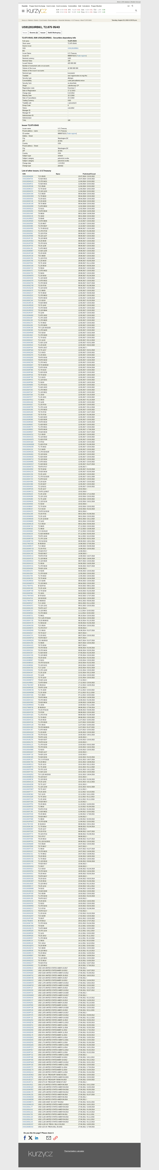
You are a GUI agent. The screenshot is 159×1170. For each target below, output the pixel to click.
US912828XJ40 (27, 553)
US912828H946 (27, 504)
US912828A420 (27, 675)
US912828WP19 (28, 638)
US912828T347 (27, 392)
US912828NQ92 (27, 973)
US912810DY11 (27, 1082)
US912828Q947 (27, 365)
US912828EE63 (27, 1127)
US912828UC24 (27, 782)
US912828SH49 (27, 896)
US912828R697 (27, 424)
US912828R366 (27, 419)
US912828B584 (27, 665)
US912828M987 (27, 251)
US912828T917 (27, 387)
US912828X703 (27, 273)
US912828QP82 (27, 1042)
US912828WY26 (28, 549)
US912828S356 (27, 410)
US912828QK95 (27, 1032)
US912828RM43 (27, 705)
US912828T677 (27, 397)
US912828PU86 (27, 1057)
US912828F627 (27, 603)
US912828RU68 (27, 737)
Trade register (81, 56)
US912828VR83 (27, 702)
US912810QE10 (27, 891)
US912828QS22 (27, 960)
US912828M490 (27, 315)
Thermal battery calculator (74, 1151)
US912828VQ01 (27, 715)
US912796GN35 (27, 544)
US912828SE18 (27, 901)
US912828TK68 (27, 814)
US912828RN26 (27, 936)
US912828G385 (27, 588)
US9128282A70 (27, 290)
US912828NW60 (28, 995)
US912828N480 (27, 499)
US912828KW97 (28, 881)
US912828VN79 (27, 710)
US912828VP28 (27, 712)
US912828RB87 (27, 955)
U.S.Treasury (75, 20)
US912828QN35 (27, 1040)
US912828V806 (27, 482)
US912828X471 (27, 270)
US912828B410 (27, 663)
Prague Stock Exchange (37, 6)
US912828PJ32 (27, 1018)
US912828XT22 (27, 268)
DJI (69, 12)
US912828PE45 (27, 1010)
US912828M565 (27, 516)
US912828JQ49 (27, 797)
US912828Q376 (27, 355)
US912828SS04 (27, 876)
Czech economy (61, 6)
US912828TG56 (27, 836)
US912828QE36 (27, 1022)
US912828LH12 (27, 854)
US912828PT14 (27, 1055)
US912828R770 (27, 427)
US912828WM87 (28, 648)
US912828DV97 (27, 1124)
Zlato (82, 10)
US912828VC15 (27, 720)
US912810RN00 (27, 221)
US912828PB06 (27, 1005)
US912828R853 (27, 429)
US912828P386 (27, 370)
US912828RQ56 (27, 931)
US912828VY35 (27, 620)
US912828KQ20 (27, 1087)
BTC (69, 10)
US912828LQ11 (27, 1112)
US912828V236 (27, 474)
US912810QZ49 (27, 288)
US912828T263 (27, 390)
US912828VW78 (28, 697)
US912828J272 (27, 571)
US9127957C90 (27, 824)
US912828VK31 (27, 566)
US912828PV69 (27, 1060)
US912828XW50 (28, 196)
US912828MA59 (27, 1097)
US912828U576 (27, 191)
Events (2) (34, 33)
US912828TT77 (27, 792)
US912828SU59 (27, 856)
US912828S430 (27, 412)
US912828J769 (27, 576)
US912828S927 (27, 404)
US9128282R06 (27, 223)
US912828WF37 (27, 680)
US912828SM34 (27, 866)
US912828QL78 (27, 1035)
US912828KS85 (27, 757)
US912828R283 (27, 417)
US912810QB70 (27, 946)
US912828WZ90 (27, 447)
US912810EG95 (27, 203)
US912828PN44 (27, 350)
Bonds (36, 20)
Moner (119, 2)
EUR (57, 10)
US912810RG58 (27, 308)
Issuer (43, 33)
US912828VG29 (27, 725)
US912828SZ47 (27, 851)
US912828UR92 (27, 469)
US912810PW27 (28, 821)
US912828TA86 (27, 839)
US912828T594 (27, 395)
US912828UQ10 (27, 732)
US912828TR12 (27, 400)
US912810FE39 (27, 256)
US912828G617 (27, 340)
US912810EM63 (27, 1075)
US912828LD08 (27, 514)
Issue (25, 33)
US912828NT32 (27, 993)
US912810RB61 (73, 48)
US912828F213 (27, 611)
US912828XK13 (27, 556)
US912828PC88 (27, 1008)
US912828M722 (27, 491)
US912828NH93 (27, 965)
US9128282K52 (27, 231)
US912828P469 (27, 372)
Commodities (72, 6)
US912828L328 (27, 320)
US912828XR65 (27, 228)
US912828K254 (27, 578)
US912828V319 (27, 477)
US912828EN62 (27, 794)
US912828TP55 (27, 804)
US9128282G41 (27, 298)
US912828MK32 (27, 777)
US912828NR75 (27, 628)
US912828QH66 (27, 1030)
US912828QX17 (27, 908)
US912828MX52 (27, 980)
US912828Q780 (27, 362)
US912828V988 (27, 484)
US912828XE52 (27, 434)
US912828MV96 (27, 978)
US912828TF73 (27, 834)
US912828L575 (27, 323)
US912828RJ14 (27, 940)
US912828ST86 (27, 261)
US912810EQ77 (27, 1080)
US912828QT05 (27, 283)
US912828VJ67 (27, 730)
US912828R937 (27, 432)
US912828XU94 (27, 194)
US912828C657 (27, 653)
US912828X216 (27, 449)
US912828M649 (27, 519)
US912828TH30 (27, 809)
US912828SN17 (27, 869)
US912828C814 (27, 650)
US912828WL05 (27, 524)
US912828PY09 (27, 591)
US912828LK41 (27, 1109)
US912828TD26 (27, 831)
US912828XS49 (27, 266)
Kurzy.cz (24, 20)
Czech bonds (43, 20)
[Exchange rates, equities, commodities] (41, 1155)
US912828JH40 (27, 213)
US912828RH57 (27, 938)
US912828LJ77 (27, 1107)
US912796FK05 (27, 601)
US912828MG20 (28, 1104)
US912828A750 (27, 668)
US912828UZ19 (27, 471)
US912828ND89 (27, 844)
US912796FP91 (27, 586)
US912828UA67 (27, 752)
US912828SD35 (27, 913)
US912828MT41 (27, 975)
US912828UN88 (27, 750)
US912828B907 (27, 660)
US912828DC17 (27, 886)
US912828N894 (27, 385)
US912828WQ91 (28, 640)
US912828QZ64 (27, 1020)
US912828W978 (27, 276)
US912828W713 (27, 459)
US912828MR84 (27, 906)
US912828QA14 (27, 1072)
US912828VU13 (27, 700)
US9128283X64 (27, 199)
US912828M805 (27, 521)
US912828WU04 (28, 618)
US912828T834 (27, 263)
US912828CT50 (27, 762)
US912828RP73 (27, 767)
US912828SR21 (27, 873)
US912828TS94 (27, 802)
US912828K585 (27, 330)
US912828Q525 (27, 360)
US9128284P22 (27, 184)
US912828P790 (27, 377)
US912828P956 (27, 382)
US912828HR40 (27, 333)
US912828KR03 (27, 1089)
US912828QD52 (27, 774)
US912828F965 (27, 593)
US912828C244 (27, 300)
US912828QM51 (28, 1037)
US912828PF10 (27, 1013)
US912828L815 (27, 536)
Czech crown (50, 6)
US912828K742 (27, 526)
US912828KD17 (27, 189)
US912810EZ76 (27, 739)
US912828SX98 (27, 861)
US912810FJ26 (27, 238)
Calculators (86, 6)
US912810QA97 (27, 916)
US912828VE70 (27, 623)
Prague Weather (96, 6)
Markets (30, 20)
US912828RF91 (27, 806)
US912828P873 (27, 380)
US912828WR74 (28, 583)
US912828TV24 (27, 799)
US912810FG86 (27, 253)
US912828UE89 (27, 784)
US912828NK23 (27, 968)
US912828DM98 (27, 888)
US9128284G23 (27, 181)
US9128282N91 (27, 233)
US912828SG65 (27, 879)
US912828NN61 (27, 970)
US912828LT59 (27, 1114)
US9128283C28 (27, 216)
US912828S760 (27, 258)
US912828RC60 (27, 958)
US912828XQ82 (27, 442)
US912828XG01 (27, 437)
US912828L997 (27, 318)
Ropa (83, 12)
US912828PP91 (27, 841)
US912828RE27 (27, 546)
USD (57, 12)
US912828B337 (27, 509)
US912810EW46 (28, 926)
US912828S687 (27, 415)
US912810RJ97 (27, 313)
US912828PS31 (27, 1052)
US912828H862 (27, 531)
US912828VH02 (27, 727)
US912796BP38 (27, 707)
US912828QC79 (27, 1070)
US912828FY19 (27, 754)
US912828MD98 (27, 1099)
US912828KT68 (27, 923)
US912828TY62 (27, 772)
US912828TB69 (27, 846)
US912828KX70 (27, 1092)
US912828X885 (27, 226)
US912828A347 (27, 672)
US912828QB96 (27, 367)
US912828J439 (27, 337)
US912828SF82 (27, 903)
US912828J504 (27, 573)
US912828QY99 (27, 285)
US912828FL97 (27, 759)
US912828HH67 (27, 829)
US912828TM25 (27, 817)
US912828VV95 (27, 655)
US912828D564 (27, 613)
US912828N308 (27, 496)
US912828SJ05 (27, 898)
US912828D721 (27, 616)
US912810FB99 (27, 236)
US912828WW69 (28, 444)
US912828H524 (27, 345)
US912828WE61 (28, 678)
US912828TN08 (27, 819)
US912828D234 (27, 534)
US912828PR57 (27, 1050)
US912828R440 (27, 422)
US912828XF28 (27, 558)
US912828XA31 (27, 563)
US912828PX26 (27, 1065)
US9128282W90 (27, 206)
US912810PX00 (27, 893)
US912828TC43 (27, 849)
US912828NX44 (27, 998)
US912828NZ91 (27, 1003)
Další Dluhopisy (54, 33)
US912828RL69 (27, 943)
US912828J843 (27, 335)
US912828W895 (27, 462)
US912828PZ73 (27, 1067)
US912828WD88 (28, 692)
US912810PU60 (27, 918)
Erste (95, 12)
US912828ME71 (27, 1102)
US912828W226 (27, 452)
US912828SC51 (27, 911)
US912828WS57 (28, 464)
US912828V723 (27, 479)
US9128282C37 (27, 293)
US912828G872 (27, 605)
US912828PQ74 (27, 1047)
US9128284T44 (27, 179)
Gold (79, 6)
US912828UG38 (27, 735)
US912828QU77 (27, 963)
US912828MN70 (27, 983)
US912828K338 (27, 328)
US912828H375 (27, 511)
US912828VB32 (27, 717)
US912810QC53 (27, 948)
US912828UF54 (27, 787)
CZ (128, 6)
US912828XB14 (27, 561)
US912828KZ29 (27, 1094)
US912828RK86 (27, 951)
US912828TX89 (27, 769)
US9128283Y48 (27, 201)
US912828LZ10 (27, 1122)
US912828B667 (27, 506)
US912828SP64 (27, 871)
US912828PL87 (27, 988)
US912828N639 (27, 501)
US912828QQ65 (27, 1045)
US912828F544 (27, 348)
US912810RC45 (27, 303)
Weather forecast (136, 2)
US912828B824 (27, 658)
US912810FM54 (27, 241)
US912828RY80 (27, 538)
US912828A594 (27, 568)
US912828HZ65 (27, 211)
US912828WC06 (28, 690)
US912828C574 (27, 635)
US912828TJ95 (27, 812)
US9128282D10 (27, 295)
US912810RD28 (27, 305)
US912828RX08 (27, 687)
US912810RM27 (27, 218)
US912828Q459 (27, 357)
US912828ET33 (27, 541)
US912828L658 (27, 325)
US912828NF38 (27, 779)
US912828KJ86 (27, 826)
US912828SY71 (27, 864)
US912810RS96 (27, 186)
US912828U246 (27, 402)
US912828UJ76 (27, 742)
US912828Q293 (27, 352)
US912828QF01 (27, 1025)
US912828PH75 (27, 1015)
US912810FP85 (27, 243)
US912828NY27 (27, 1000)
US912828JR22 (27, 1085)
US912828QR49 (27, 630)
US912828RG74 (27, 953)
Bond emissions (52, 20)
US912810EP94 (27, 1077)
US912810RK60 (27, 581)
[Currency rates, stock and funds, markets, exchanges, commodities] (37, 13)
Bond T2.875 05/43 (86, 20)
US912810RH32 (27, 310)
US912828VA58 (27, 278)
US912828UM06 (27, 747)
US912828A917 (27, 633)
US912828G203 (27, 608)
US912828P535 (27, 375)
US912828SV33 (27, 859)
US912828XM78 (27, 439)
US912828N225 (27, 494)
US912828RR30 (27, 933)
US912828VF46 (27, 722)
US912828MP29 (27, 985)
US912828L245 (27, 248)
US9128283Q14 (27, 209)
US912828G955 (27, 343)
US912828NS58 (27, 990)
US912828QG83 (27, 1027)
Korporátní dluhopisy (64, 20)
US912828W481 (27, 454)
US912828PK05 (27, 489)
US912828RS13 (27, 764)
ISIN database (126, 2)
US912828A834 (27, 670)
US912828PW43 (28, 1062)
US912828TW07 (27, 789)
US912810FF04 (27, 246)
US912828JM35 (27, 884)
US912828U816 (27, 486)
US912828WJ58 (27, 625)
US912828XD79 (27, 281)
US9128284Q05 (27, 176)
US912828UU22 (27, 645)
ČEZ (95, 10)
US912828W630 (27, 457)
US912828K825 (27, 529)
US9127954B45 (27, 921)
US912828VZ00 (27, 643)
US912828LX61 (27, 1119)
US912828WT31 (27, 467)
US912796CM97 (27, 685)
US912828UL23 (27, 745)
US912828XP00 (27, 551)
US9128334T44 (27, 598)
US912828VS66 (27, 695)
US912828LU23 (27, 1117)
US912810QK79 (27, 928)
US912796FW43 (27, 596)
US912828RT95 (27, 407)
